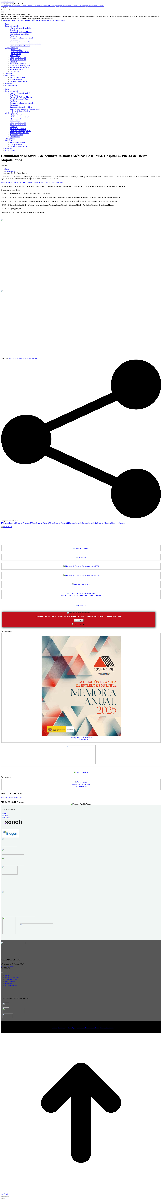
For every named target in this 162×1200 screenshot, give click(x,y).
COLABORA (79, 620)
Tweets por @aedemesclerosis (11, 797)
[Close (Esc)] (2, 1196)
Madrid (21, 358)
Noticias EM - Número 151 (81, 784)
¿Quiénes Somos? (11, 979)
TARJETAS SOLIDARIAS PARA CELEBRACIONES (81, 595)
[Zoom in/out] (8, 1196)
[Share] (4, 1196)
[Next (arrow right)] (4, 1198)
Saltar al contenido (7, 2)
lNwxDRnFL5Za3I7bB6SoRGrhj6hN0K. (48, 182)
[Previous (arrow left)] (2, 1198)
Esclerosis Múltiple (12, 977)
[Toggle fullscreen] (6, 1196)
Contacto (8, 983)
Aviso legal (71, 1028)
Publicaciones (10, 981)
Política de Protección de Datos (88, 1028)
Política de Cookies (107, 1028)
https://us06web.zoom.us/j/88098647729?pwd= (17, 182)
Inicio (7, 975)
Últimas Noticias (11, 985)
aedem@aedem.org (7, 966)
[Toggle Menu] (2, 972)
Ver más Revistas (81, 786)
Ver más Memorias (81, 739)
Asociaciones (13, 358)
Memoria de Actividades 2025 (81, 737)
